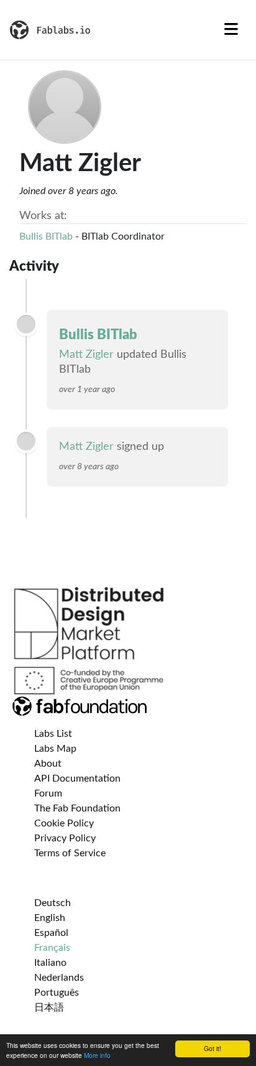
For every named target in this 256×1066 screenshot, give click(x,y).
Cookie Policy (64, 823)
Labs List (53, 734)
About (48, 764)
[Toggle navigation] (231, 30)
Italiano (50, 963)
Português (56, 993)
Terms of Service (70, 853)
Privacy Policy (65, 838)
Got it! (212, 1048)
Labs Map (55, 749)
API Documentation (77, 778)
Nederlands (59, 978)
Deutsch (52, 903)
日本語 (49, 1007)
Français (52, 948)
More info (97, 1055)
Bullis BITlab (46, 236)
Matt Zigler (86, 354)
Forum (48, 793)
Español (51, 933)
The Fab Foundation (77, 808)
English (49, 918)
